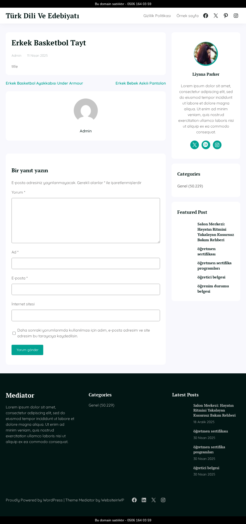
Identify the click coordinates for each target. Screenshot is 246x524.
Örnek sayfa (188, 15)
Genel (182, 186)
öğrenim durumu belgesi (213, 289)
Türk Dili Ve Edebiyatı (42, 15)
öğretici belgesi (211, 277)
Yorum (18, 192)
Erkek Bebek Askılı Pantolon (141, 83)
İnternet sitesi (23, 304)
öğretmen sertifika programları (214, 265)
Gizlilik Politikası (157, 15)
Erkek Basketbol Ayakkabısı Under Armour (44, 83)
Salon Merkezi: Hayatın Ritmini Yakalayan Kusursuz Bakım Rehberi (215, 232)
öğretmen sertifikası (206, 251)
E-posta (20, 278)
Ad (15, 252)
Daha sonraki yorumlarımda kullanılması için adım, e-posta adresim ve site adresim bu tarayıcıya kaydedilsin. (83, 333)
